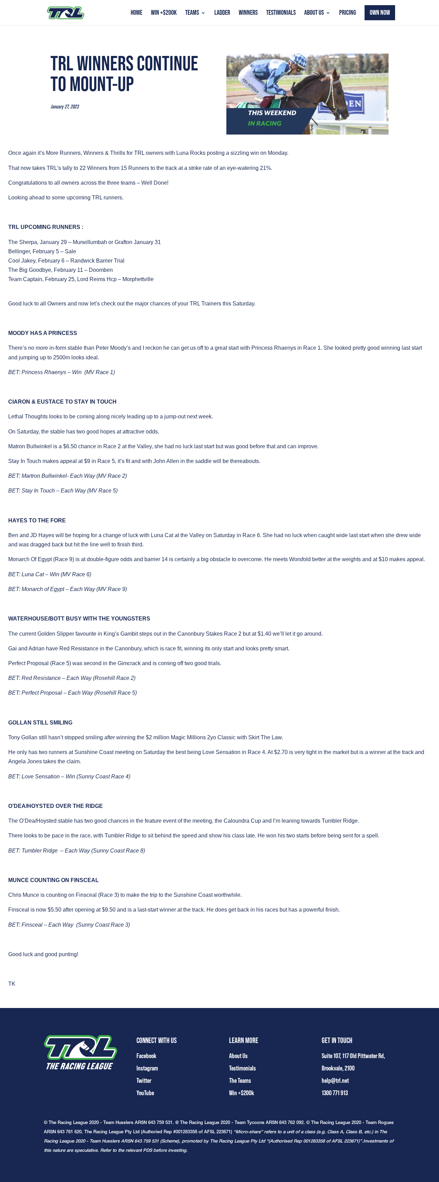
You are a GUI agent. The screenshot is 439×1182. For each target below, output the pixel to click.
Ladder (222, 13)
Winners (248, 13)
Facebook (146, 1056)
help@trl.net (335, 1080)
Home (136, 13)
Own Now (380, 13)
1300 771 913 (335, 1093)
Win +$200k (164, 13)
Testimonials (281, 13)
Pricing (347, 13)
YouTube (145, 1093)
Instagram (147, 1068)
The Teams (240, 1080)
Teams (192, 13)
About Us (314, 13)
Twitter (144, 1080)
